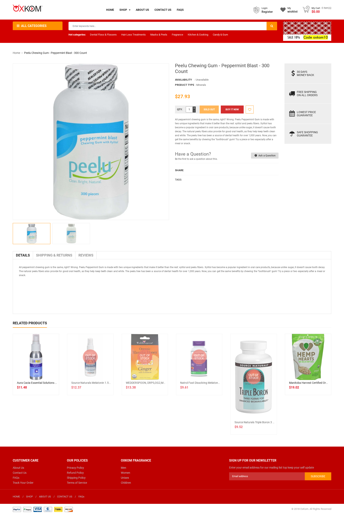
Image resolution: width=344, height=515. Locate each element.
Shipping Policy (76, 477)
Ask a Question (267, 155)
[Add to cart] (36, 370)
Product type (184, 84)
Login (265, 8)
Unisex (125, 477)
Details (23, 255)
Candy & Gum (220, 34)
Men (123, 467)
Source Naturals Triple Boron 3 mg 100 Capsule (263, 422)
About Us (18, 467)
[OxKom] (43, 509)
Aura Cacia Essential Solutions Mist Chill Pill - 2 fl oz (49, 382)
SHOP (29, 496)
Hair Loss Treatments (133, 34)
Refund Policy (75, 472)
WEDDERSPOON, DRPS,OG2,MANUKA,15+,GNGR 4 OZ (159, 382)
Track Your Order (23, 482)
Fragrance (177, 34)
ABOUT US (45, 496)
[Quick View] (45, 370)
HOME (16, 496)
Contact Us (19, 472)
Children (126, 482)
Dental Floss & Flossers (103, 34)
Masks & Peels (158, 34)
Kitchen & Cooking (198, 34)
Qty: (180, 109)
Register (267, 11)
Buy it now (232, 109)
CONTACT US (64, 496)
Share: (179, 170)
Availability (183, 79)
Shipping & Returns (54, 255)
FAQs (16, 477)
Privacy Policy (75, 467)
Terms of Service (77, 482)
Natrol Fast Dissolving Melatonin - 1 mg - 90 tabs (210, 382)
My (292, 10)
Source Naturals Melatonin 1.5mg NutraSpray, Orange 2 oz (107, 382)
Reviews (85, 255)
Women (125, 472)
